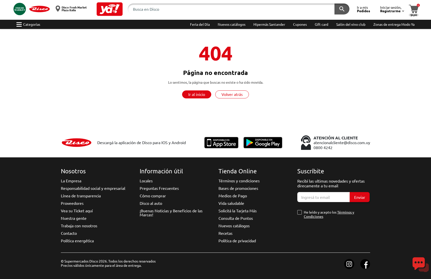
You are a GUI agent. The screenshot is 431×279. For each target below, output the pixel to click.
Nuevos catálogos (234, 226)
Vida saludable (231, 203)
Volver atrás (232, 94)
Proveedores (72, 203)
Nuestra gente (74, 218)
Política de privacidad (237, 241)
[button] (110, 9)
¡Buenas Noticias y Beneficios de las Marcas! (171, 213)
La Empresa (71, 181)
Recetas (225, 233)
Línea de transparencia (81, 196)
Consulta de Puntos (235, 218)
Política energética (77, 241)
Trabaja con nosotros (79, 226)
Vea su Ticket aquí (77, 211)
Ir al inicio (196, 94)
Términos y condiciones (239, 181)
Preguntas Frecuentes (159, 188)
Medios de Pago (232, 196)
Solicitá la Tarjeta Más (237, 211)
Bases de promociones (238, 188)
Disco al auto (151, 203)
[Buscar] (341, 8)
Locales (146, 181)
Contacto (69, 233)
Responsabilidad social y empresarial (93, 188)
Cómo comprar (153, 196)
